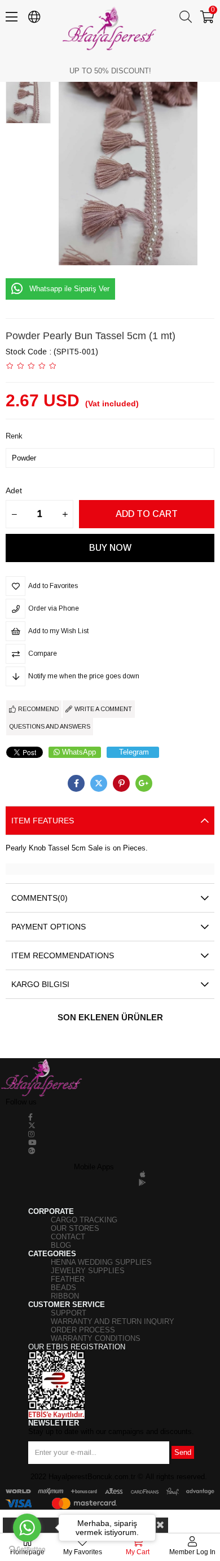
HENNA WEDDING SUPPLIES (101, 1262)
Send (182, 1452)
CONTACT (68, 1237)
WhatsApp (79, 752)
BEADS (63, 1287)
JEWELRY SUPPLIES (88, 1270)
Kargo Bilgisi (40, 984)
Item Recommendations (62, 955)
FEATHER (68, 1279)
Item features (42, 820)
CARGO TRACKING (84, 1220)
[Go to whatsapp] (27, 1528)
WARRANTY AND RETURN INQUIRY (112, 1321)
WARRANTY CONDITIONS (95, 1338)
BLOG (61, 1245)
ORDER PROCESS (83, 1330)
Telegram (134, 752)
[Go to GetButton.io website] (27, 1549)
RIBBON (65, 1296)
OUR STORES (75, 1228)
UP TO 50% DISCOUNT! (110, 71)
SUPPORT (68, 1313)
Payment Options (48, 926)
